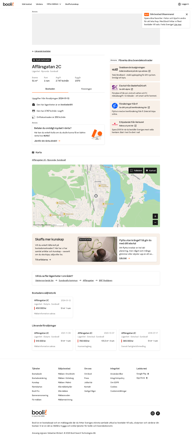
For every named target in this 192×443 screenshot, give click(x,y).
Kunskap (35, 382)
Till (41, 259)
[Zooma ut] (155, 222)
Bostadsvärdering (39, 378)
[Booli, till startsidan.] (8, 4)
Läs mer (178, 24)
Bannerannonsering (40, 395)
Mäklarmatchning (65, 400)
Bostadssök (37, 374)
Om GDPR (114, 382)
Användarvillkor (116, 374)
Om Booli (88, 374)
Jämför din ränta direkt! (45, 141)
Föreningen (86, 89)
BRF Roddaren (105, 280)
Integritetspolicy (117, 378)
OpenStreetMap (39, 225)
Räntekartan (37, 387)
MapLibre (48, 225)
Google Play (141, 374)
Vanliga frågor (90, 391)
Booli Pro (35, 391)
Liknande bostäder (43, 51)
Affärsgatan (88, 280)
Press (86, 378)
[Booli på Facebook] (158, 413)
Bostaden (50, 89)
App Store (140, 378)
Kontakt (87, 387)
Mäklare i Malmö (64, 382)
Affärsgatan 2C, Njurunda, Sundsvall (49, 160)
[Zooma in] (155, 216)
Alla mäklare (63, 391)
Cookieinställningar (118, 391)
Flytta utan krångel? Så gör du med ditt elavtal (135, 242)
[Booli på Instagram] (153, 413)
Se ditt (132, 89)
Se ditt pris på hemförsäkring (134, 107)
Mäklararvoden (64, 395)
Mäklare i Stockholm (66, 374)
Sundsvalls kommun (68, 280)
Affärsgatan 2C (41, 333)
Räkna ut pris (131, 125)
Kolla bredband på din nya (134, 71)
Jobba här (88, 382)
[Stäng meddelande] (187, 14)
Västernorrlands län (44, 280)
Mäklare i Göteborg (66, 378)
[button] (96, 196)
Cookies (113, 387)
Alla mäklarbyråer (65, 387)
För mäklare (36, 400)
